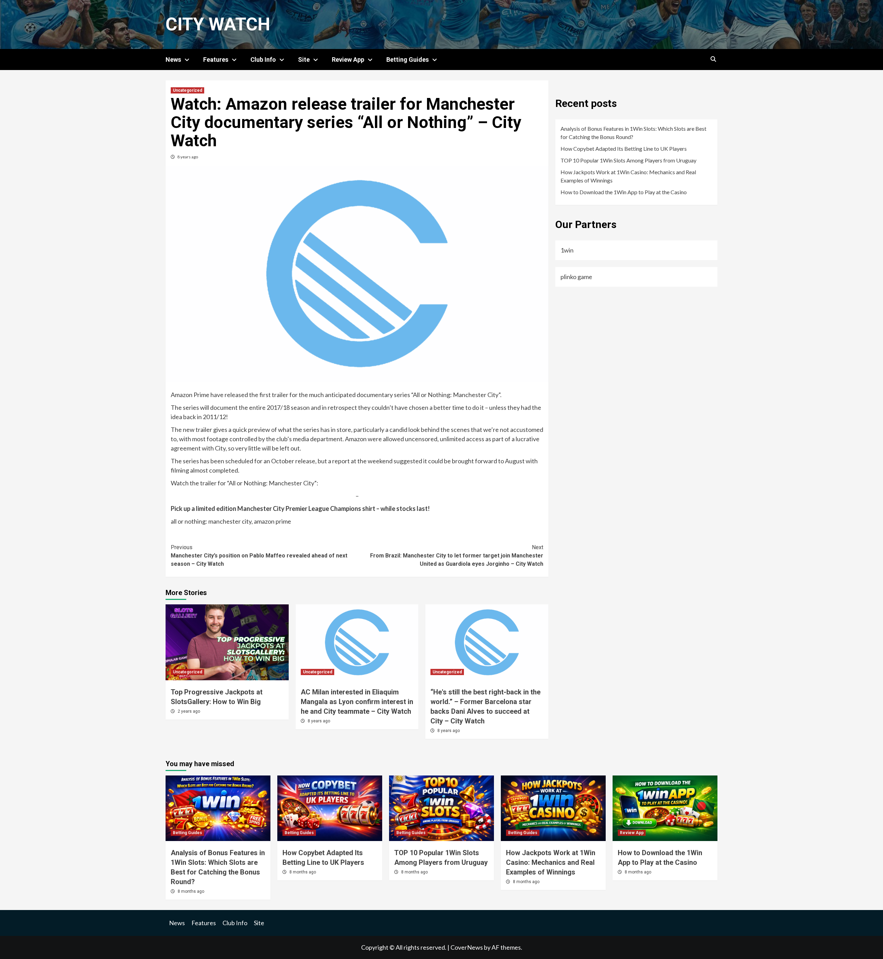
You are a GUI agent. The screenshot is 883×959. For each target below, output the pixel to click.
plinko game (576, 276)
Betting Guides (407, 59)
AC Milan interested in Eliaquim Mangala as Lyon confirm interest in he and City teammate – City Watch (357, 701)
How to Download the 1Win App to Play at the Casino (623, 192)
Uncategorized (187, 90)
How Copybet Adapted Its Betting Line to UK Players (623, 148)
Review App (348, 59)
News (173, 59)
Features (215, 59)
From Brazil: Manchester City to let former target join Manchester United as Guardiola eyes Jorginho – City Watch (456, 555)
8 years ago (187, 156)
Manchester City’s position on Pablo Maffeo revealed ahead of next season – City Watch (259, 555)
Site (304, 59)
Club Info (263, 59)
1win (567, 250)
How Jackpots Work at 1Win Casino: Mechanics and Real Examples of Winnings (628, 176)
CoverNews (466, 947)
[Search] (713, 59)
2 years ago (189, 711)
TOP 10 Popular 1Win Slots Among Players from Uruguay (628, 160)
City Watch (218, 24)
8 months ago (191, 891)
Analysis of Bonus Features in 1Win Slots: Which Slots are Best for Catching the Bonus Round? (633, 132)
